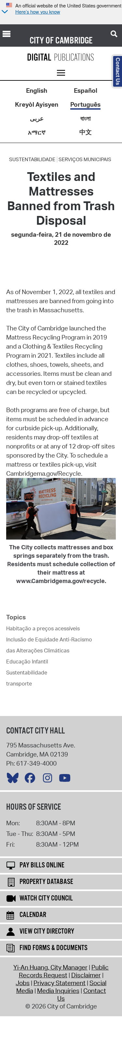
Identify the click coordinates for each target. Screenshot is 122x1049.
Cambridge (73, 41)
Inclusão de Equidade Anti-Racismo (49, 639)
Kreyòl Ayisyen (36, 104)
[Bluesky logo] (14, 779)
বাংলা (85, 118)
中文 (85, 132)
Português (85, 104)
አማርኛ (37, 132)
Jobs (23, 983)
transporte (19, 683)
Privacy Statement (60, 983)
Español (85, 90)
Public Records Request (64, 971)
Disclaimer (86, 975)
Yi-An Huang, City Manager (50, 967)
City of (42, 41)
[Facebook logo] (31, 779)
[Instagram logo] (49, 779)
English (36, 90)
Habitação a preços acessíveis (43, 628)
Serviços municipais (85, 159)
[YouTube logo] (66, 779)
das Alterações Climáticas (37, 650)
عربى (37, 118)
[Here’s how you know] (4, 12)
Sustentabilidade (32, 159)
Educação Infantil (27, 661)
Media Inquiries (58, 991)
